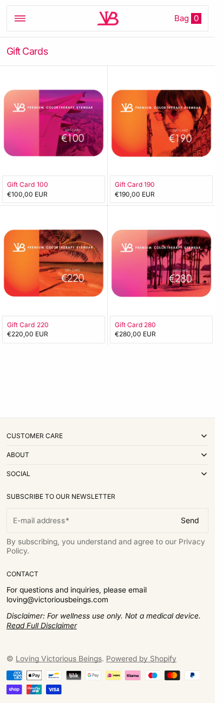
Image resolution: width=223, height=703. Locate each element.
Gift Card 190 (135, 184)
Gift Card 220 (28, 325)
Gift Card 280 (135, 325)
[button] (20, 18)
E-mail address (39, 520)
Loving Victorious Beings (59, 658)
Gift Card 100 (27, 184)
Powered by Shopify (141, 658)
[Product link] (53, 136)
